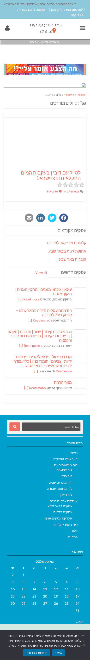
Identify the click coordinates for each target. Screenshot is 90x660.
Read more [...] (28, 299)
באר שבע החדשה (65, 459)
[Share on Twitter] (52, 218)
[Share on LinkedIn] (40, 218)
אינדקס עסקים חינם (64, 501)
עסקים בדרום (62, 512)
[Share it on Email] (29, 218)
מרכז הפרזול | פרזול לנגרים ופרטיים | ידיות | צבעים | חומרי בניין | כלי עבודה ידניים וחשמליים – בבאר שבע (42, 361)
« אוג (79, 621)
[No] (84, 645)
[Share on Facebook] (63, 218)
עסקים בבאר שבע (60, 506)
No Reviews (72, 191)
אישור (58, 653)
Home (70, 94)
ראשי (74, 453)
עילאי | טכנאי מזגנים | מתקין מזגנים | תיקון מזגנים (43, 291)
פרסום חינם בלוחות (31, 9)
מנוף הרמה (63, 382)
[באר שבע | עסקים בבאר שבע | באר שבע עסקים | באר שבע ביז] (45, 34)
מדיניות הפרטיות (36, 653)
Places (81, 94)
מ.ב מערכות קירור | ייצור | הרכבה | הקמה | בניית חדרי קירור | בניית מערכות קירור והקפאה (40, 335)
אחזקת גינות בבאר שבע (67, 251)
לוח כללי (66, 476)
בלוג (75, 531)
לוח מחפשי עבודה (59, 488)
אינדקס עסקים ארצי (58, 518)
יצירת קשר (77, 14)
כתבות (73, 537)
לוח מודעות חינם (66, 465)
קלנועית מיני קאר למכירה (66, 242)
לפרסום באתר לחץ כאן (67, 9)
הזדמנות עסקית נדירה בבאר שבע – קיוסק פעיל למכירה (44, 312)
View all (41, 273)
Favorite (52, 191)
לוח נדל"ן (66, 495)
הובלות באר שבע (72, 259)
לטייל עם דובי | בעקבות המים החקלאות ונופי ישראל (51, 175)
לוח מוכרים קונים (60, 482)
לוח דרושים (64, 470)
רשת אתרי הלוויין (66, 524)
